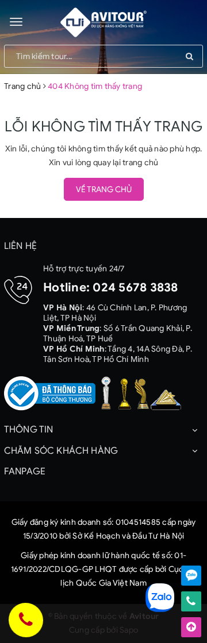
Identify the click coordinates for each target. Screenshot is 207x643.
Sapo (129, 630)
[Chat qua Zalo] (191, 576)
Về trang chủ (104, 189)
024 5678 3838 (135, 287)
